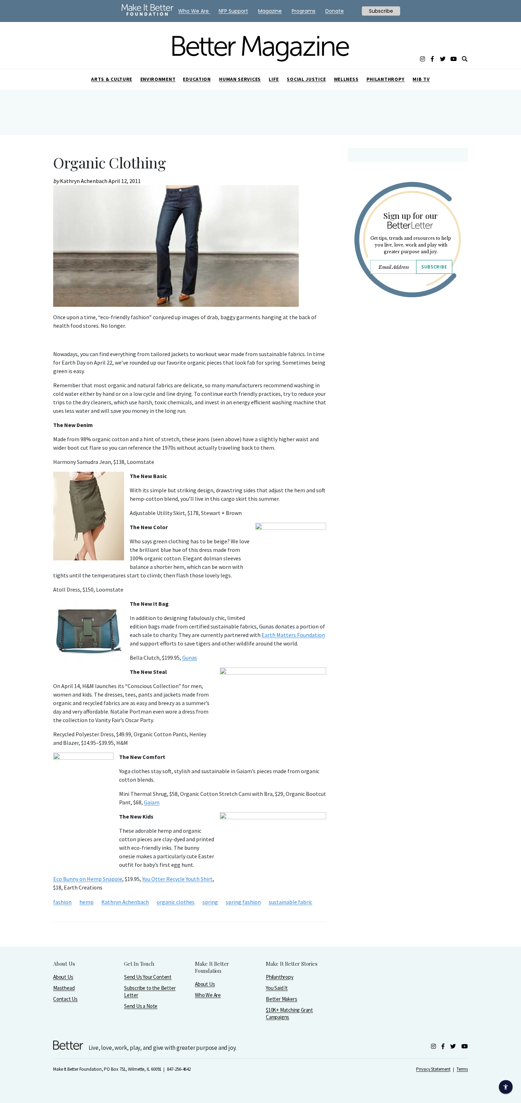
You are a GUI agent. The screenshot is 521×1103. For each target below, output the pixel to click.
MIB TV (421, 79)
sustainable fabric (290, 901)
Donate (334, 11)
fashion (62, 901)
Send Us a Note (140, 1006)
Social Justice (306, 79)
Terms (462, 1069)
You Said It (277, 988)
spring (210, 901)
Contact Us (65, 999)
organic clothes (176, 901)
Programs (303, 11)
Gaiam (151, 802)
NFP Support (233, 11)
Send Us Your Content (148, 977)
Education (197, 79)
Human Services (240, 79)
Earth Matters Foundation (293, 634)
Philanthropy (385, 79)
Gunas (189, 657)
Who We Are (208, 995)
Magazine (270, 11)
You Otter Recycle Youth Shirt (177, 878)
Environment (158, 79)
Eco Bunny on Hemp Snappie (87, 878)
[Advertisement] (407, 364)
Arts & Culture (111, 79)
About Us (63, 977)
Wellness (346, 79)
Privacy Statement (433, 1069)
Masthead (63, 988)
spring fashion (243, 901)
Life (274, 79)
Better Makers (281, 999)
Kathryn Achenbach (125, 901)
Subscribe (434, 267)
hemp (86, 901)
